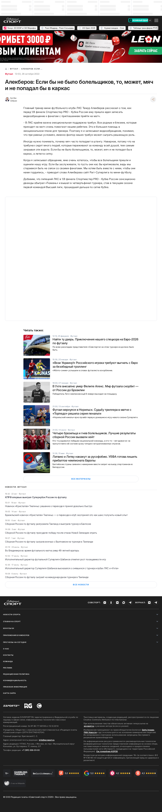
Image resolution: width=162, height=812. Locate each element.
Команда (8, 661)
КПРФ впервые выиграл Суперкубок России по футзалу (35, 497)
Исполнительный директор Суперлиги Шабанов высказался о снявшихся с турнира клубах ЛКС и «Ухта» (61, 568)
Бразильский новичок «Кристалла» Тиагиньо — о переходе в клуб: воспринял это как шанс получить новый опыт (66, 514)
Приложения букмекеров (16, 635)
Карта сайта (9, 693)
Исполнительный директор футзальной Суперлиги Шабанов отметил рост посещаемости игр (55, 559)
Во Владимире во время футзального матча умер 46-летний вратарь (42, 550)
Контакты (8, 655)
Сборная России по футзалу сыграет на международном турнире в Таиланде (46, 577)
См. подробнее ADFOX (107, 751)
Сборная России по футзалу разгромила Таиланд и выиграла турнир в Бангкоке (48, 523)
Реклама (7, 668)
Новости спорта (11, 614)
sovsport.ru (89, 726)
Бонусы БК (8, 628)
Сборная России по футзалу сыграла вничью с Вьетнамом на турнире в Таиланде (49, 541)
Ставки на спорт (12, 621)
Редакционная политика (16, 674)
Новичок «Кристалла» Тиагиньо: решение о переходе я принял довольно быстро (48, 506)
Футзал (9, 73)
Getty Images (148, 730)
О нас (6, 649)
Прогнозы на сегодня (14, 642)
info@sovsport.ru (46, 740)
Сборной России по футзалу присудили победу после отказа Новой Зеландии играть (51, 532)
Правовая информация (15, 687)
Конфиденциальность (15, 680)
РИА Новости (90, 732)
